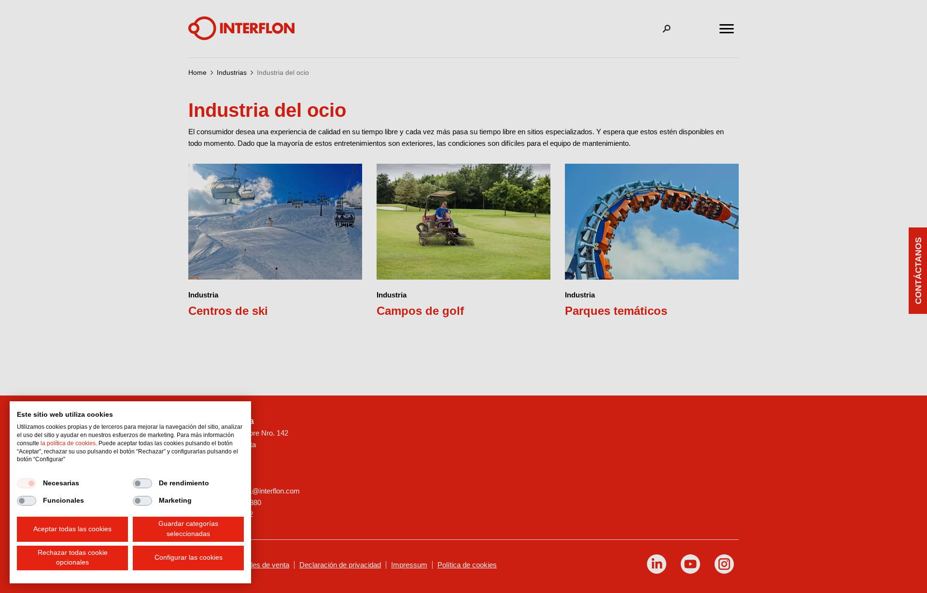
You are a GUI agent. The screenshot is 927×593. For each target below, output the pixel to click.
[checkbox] (26, 483)
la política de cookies (68, 443)
